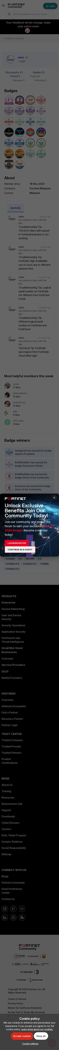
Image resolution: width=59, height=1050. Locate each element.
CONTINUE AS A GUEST (20, 549)
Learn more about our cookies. (37, 1029)
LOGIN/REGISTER (17, 543)
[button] (29, 1043)
